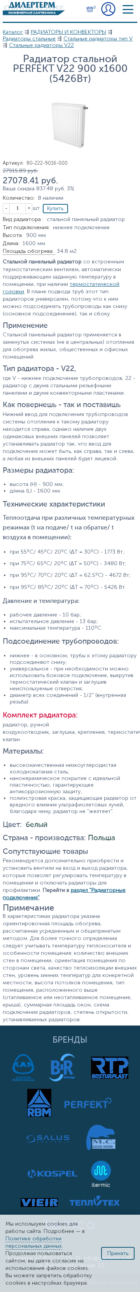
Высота (13, 235)
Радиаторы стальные (29, 38)
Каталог (13, 32)
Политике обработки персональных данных (33, 1242)
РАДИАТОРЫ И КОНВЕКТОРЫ (68, 32)
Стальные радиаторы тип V (98, 38)
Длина (11, 243)
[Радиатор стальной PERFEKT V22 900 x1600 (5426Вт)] (70, 158)
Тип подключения (26, 227)
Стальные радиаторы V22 (41, 45)
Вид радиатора (23, 219)
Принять (117, 1253)
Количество (19, 198)
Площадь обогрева (28, 251)
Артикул (13, 163)
